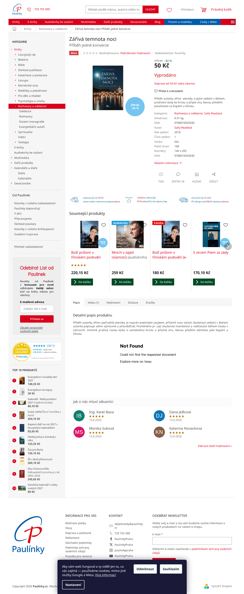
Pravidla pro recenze (78, 556)
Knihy (18, 49)
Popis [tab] (76, 302)
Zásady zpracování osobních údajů (31, 329)
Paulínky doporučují (27, 208)
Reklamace (72, 538)
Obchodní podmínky (78, 543)
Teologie (23, 142)
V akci (18, 213)
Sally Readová (213, 113)
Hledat (150, 9)
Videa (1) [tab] (93, 302)
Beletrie (23, 59)
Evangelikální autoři (32, 127)
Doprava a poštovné (78, 533)
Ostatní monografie (31, 121)
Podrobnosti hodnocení (135, 53)
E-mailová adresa (32, 302)
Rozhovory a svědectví (32, 106)
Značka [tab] (150, 302)
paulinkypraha (124, 550)
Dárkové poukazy (25, 224)
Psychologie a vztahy (31, 101)
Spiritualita (25, 132)
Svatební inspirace (26, 234)
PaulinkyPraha (124, 539)
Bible (21, 65)
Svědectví (25, 111)
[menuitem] (16, 22)
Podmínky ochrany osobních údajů (77, 549)
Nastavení (73, 585)
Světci (22, 137)
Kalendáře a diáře (25, 168)
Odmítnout (145, 569)
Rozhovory (25, 116)
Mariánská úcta (28, 85)
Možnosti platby (75, 523)
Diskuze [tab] (133, 302)
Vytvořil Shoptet (222, 586)
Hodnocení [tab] (113, 302)
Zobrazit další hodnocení (214, 446)
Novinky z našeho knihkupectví (34, 229)
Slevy (68, 528)
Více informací (105, 575)
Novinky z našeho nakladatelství (35, 203)
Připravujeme (23, 218)
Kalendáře (24, 178)
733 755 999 (122, 533)
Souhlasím (171, 569)
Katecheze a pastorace (32, 75)
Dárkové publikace (30, 70)
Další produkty (23, 163)
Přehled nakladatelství (28, 246)
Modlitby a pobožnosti (32, 90)
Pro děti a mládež (29, 96)
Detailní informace (166, 163)
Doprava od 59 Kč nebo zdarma (174, 83)
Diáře (21, 173)
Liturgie (23, 80)
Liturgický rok (26, 54)
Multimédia (21, 158)
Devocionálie (22, 183)
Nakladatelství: (170, 53)
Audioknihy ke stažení (28, 152)
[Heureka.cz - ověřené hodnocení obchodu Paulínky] (37, 351)
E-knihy (19, 147)
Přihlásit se (37, 319)
